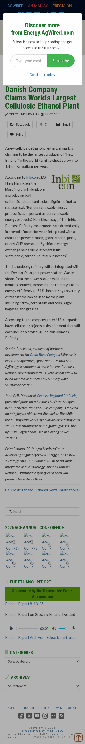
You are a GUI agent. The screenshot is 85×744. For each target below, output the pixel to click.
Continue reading (42, 74)
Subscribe (61, 60)
